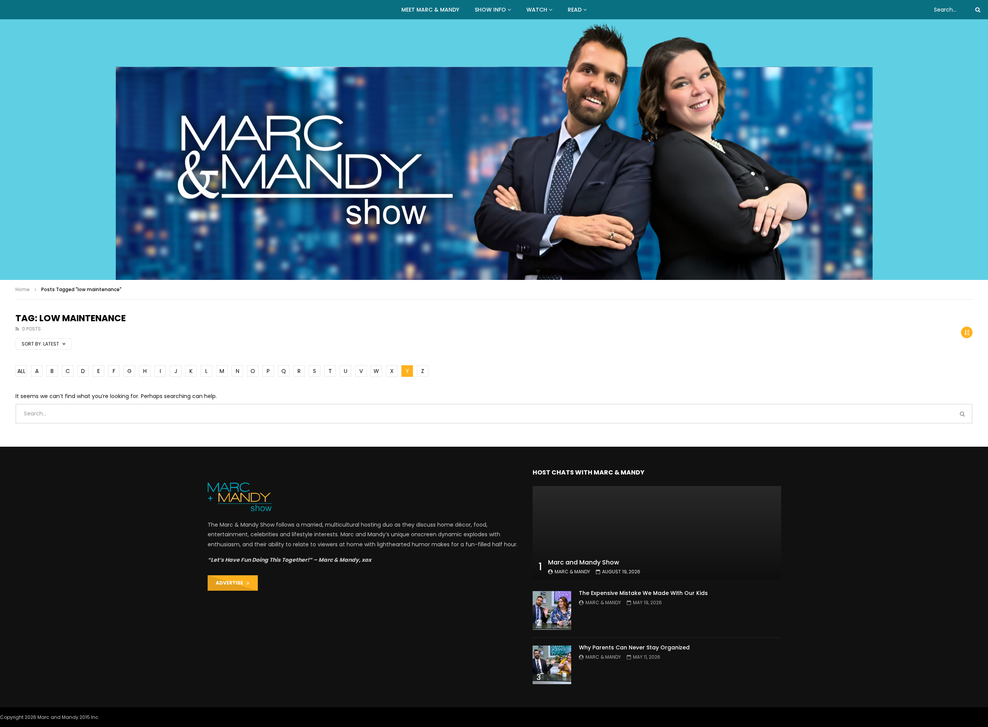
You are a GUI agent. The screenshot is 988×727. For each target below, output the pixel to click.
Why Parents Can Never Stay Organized (634, 647)
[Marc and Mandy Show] (494, 149)
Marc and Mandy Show (583, 562)
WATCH (536, 10)
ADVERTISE (231, 583)
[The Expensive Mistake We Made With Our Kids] (552, 610)
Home (22, 289)
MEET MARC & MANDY (430, 10)
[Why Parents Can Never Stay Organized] (552, 665)
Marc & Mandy (572, 571)
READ (575, 10)
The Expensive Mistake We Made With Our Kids (643, 593)
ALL (21, 371)
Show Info (490, 10)
